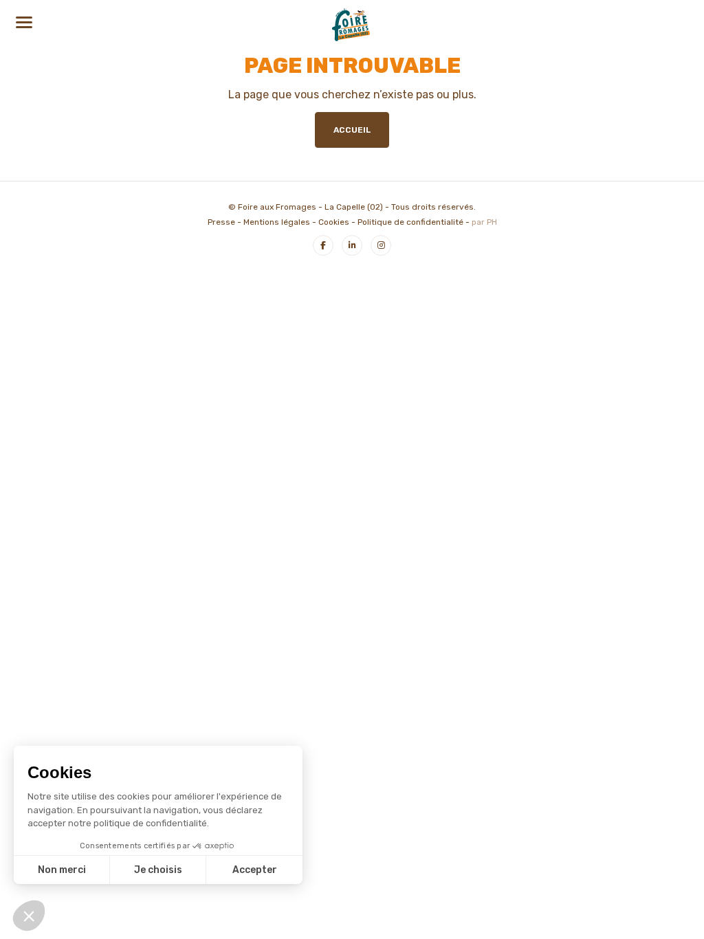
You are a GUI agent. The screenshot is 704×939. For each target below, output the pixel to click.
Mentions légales (276, 222)
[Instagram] (381, 245)
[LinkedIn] (352, 245)
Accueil (352, 130)
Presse (221, 222)
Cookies (333, 222)
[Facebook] (323, 245)
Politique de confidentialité (410, 222)
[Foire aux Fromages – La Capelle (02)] (352, 23)
